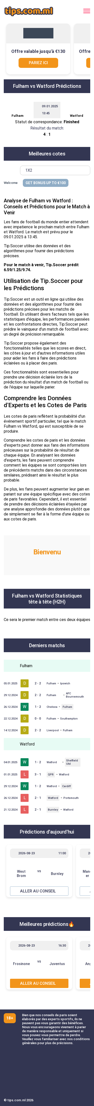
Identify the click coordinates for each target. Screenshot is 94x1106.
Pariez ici (38, 62)
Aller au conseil (38, 891)
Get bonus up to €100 (46, 183)
